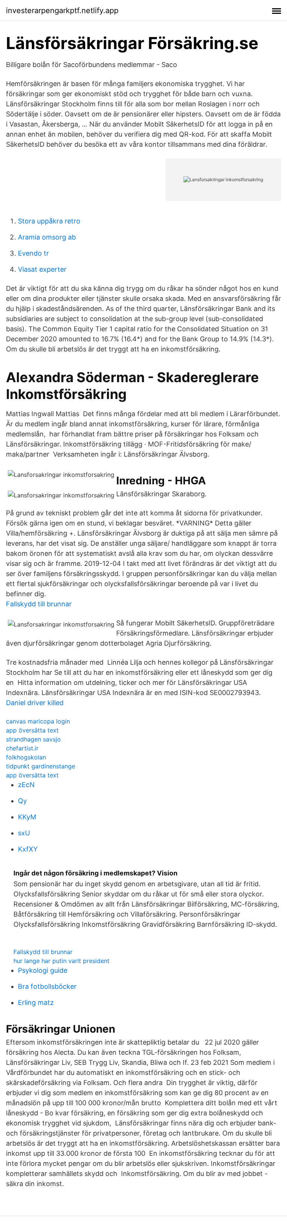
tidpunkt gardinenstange (40, 766)
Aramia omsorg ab (47, 237)
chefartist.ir (22, 748)
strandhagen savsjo (33, 739)
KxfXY (28, 849)
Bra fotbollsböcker (47, 986)
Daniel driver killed (35, 703)
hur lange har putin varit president (61, 961)
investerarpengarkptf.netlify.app (62, 10)
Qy (22, 801)
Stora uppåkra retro (49, 221)
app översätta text (32, 730)
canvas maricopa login (38, 721)
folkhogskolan (26, 757)
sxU (24, 833)
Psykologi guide (42, 970)
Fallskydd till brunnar (39, 604)
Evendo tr (33, 253)
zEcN (26, 785)
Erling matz (36, 1002)
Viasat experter (42, 269)
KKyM (27, 817)
